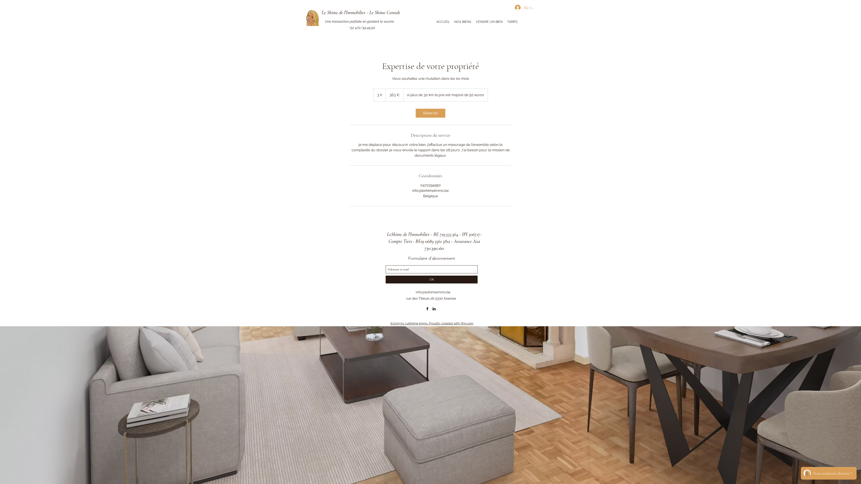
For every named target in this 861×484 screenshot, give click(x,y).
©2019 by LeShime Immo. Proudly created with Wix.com (431, 323)
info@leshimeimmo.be (433, 292)
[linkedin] (434, 309)
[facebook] (427, 309)
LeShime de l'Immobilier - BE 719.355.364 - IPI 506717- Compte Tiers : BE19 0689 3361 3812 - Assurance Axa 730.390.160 (434, 241)
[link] (430, 113)
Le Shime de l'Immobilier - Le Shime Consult (361, 12)
